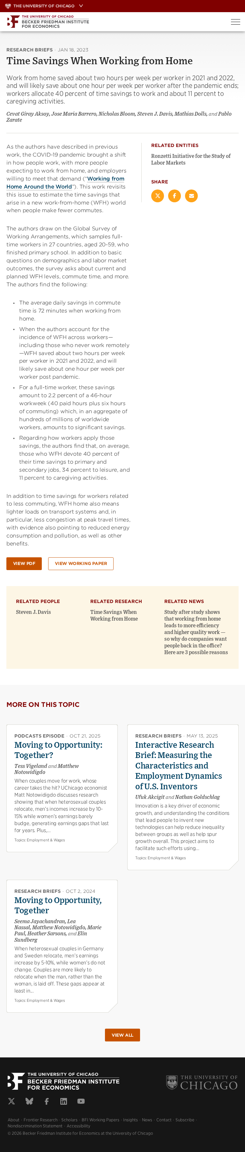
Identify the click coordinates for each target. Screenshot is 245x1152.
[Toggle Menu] (235, 22)
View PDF (24, 563)
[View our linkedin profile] (63, 1102)
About (13, 1119)
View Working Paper (81, 563)
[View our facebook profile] (46, 1102)
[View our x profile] (11, 1102)
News (147, 1119)
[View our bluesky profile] (29, 1102)
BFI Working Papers (100, 1119)
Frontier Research (40, 1119)
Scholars (69, 1119)
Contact (164, 1119)
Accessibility (78, 1126)
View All (122, 1035)
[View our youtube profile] (81, 1102)
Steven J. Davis (33, 612)
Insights (130, 1119)
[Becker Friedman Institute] (113, 21)
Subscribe (184, 1119)
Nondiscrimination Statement (35, 1126)
